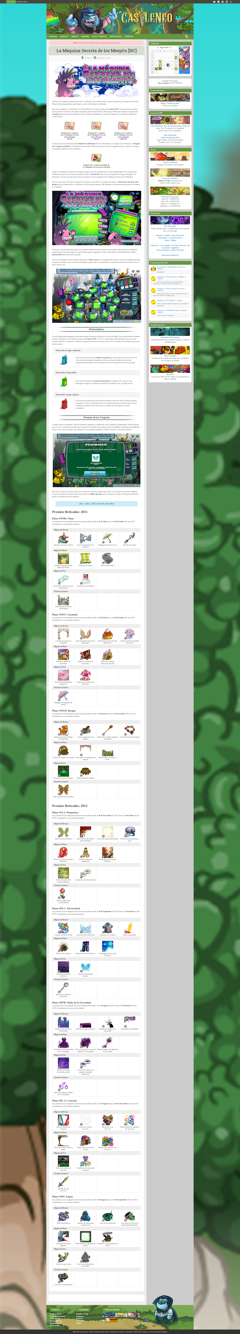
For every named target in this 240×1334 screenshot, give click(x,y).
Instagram (80, 1316)
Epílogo (173, 240)
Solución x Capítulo (163, 235)
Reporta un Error (56, 1323)
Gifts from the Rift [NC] (170, 255)
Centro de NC (57, 117)
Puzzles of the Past (177, 250)
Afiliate (78, 1323)
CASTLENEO (11, 1)
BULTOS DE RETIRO (103, 504)
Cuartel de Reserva (175, 238)
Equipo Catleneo (56, 1314)
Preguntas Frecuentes (57, 1316)
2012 (81, 504)
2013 (87, 504)
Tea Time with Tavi (178, 245)
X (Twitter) (80, 1321)
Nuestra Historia (56, 1321)
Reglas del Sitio (55, 1318)
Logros (166, 240)
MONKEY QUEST (22, 1)
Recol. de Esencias (177, 235)
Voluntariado (162, 238)
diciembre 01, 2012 (104, 58)
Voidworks (154, 245)
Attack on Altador (163, 250)
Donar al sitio (54, 1326)
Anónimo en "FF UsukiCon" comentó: (170, 300)
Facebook (79, 1318)
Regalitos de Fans (82, 1314)
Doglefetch (175, 248)
